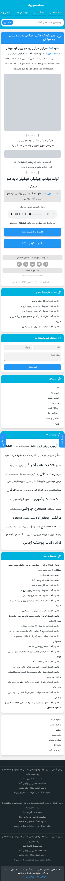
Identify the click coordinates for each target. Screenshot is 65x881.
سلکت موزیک (51, 53)
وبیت (21, 877)
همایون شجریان (49, 534)
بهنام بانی (42, 455)
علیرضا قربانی (18, 481)
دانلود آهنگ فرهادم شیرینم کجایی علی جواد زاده (36, 667)
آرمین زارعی (50, 446)
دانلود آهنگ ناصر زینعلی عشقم (44, 646)
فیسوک (45, 264)
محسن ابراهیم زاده (21, 499)
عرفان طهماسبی (53, 481)
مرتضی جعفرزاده (48, 517)
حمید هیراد (43, 465)
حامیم (34, 455)
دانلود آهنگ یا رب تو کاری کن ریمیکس (40, 326)
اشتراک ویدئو (55, 740)
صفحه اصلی (55, 12)
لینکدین (32, 264)
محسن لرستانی (54, 509)
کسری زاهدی (14, 534)
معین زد (34, 526)
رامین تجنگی (18, 465)
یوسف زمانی (33, 542)
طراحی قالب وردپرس (36, 877)
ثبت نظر (32, 367)
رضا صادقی (47, 474)
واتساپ (25, 264)
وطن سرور (56, 735)
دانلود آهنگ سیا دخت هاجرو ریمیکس (40, 311)
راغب (28, 465)
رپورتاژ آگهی (53, 408)
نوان (59, 534)
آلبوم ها (55, 392)
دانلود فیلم (56, 719)
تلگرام (19, 264)
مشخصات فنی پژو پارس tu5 (45, 580)
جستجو (7, 22)
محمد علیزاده (15, 509)
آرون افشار (36, 446)
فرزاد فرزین (36, 490)
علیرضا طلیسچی (36, 481)
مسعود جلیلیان (29, 518)
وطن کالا (57, 745)
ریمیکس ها (22, 12)
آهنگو (58, 730)
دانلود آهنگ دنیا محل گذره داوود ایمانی (40, 626)
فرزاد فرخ (47, 490)
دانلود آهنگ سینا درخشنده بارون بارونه (40, 306)
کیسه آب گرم (55, 750)
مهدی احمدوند (23, 527)
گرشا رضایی (53, 542)
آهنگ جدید (38, 12)
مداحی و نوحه (52, 418)
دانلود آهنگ (55, 724)
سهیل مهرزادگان (12, 474)
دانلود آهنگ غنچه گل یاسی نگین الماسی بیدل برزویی (33, 631)
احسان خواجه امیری (21, 446)
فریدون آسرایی (23, 490)
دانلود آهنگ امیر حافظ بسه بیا (44, 661)
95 (58, 387)
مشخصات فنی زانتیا (49, 575)
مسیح (46, 526)
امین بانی (50, 455)
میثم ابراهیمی (11, 527)
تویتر (39, 264)
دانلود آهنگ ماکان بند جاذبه (45, 301)
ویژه (57, 423)
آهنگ (50, 48)
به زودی (55, 403)
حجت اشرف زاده (20, 455)
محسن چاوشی (33, 508)
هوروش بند (36, 534)
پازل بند (27, 534)
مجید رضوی (44, 499)
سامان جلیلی (24, 474)
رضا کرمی (34, 474)
